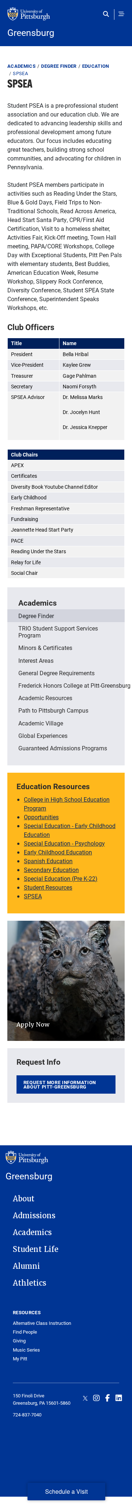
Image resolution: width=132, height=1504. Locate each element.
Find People (25, 1332)
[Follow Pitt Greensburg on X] (85, 1398)
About (23, 1199)
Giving (19, 1341)
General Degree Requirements (56, 673)
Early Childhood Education (58, 852)
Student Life (35, 1249)
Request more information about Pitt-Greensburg (59, 1084)
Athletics (29, 1283)
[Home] (66, 17)
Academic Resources (45, 698)
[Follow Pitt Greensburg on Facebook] (107, 1398)
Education (95, 66)
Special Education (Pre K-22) (61, 878)
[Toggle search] (107, 14)
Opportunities (41, 817)
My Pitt (20, 1359)
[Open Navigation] (121, 14)
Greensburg (30, 32)
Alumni (26, 1266)
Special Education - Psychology (64, 843)
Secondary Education (51, 869)
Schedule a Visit (66, 1491)
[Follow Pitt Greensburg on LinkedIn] (118, 1398)
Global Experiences (42, 735)
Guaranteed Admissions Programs (62, 748)
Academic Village (40, 723)
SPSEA (33, 896)
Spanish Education (48, 861)
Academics (21, 66)
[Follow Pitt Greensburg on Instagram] (96, 1398)
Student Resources (48, 887)
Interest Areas (36, 660)
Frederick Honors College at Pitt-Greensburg (71, 685)
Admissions (34, 1215)
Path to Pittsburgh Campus (53, 710)
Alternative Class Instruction (42, 1323)
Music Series (26, 1350)
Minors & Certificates (45, 647)
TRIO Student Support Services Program (58, 631)
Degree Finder (58, 66)
